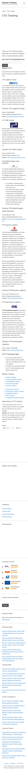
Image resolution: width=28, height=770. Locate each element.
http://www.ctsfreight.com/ (15, 350)
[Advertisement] (14, 33)
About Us (6, 763)
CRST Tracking (10, 395)
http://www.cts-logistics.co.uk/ (16, 157)
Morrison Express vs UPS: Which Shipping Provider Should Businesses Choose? (12, 712)
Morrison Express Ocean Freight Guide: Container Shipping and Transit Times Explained (13, 633)
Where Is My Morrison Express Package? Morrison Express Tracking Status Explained (13, 685)
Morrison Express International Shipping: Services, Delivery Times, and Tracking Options (13, 645)
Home (3, 11)
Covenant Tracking (11, 385)
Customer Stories (7, 516)
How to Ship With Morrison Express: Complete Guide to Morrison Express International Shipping (12, 658)
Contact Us (12, 763)
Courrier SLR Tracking (12, 383)
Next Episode (6, 619)
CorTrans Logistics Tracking (14, 379)
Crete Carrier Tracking (12, 389)
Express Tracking (9, 3)
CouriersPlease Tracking (13, 381)
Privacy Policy (20, 763)
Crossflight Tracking (11, 393)
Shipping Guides (6, 508)
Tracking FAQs (6, 511)
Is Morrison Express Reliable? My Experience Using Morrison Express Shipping (12, 744)
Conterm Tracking (11, 377)
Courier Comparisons (8, 514)
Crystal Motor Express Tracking (15, 397)
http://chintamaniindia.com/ (15, 298)
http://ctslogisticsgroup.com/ (15, 116)
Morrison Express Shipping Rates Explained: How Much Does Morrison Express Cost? (12, 651)
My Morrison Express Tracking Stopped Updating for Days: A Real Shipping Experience (13, 751)
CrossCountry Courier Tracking (15, 391)
